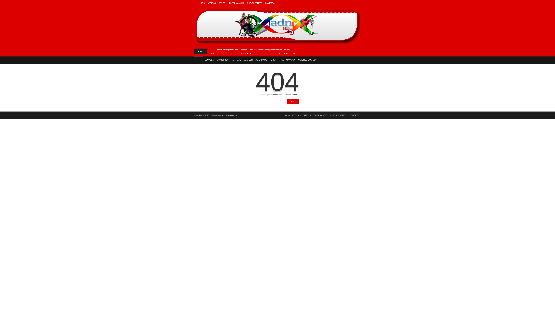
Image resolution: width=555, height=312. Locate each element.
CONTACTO (270, 3)
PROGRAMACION (236, 3)
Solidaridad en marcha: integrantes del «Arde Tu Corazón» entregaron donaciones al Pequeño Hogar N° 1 (253, 54)
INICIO (202, 3)
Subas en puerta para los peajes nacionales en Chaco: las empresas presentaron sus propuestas (253, 50)
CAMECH (222, 3)
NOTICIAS (212, 3)
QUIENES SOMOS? (254, 3)
